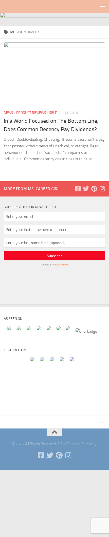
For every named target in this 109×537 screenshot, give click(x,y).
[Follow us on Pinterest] (94, 189)
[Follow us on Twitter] (86, 189)
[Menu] (102, 6)
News (8, 113)
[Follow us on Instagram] (102, 189)
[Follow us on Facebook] (78, 189)
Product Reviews (31, 113)
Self (53, 113)
